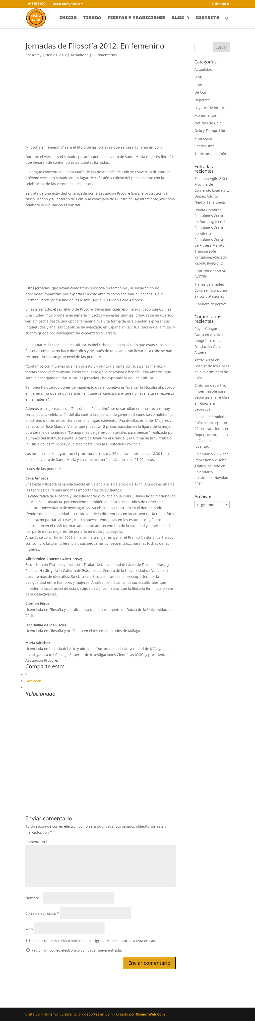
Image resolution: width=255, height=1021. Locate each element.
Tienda (92, 18)
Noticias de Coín (208, 123)
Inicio (68, 18)
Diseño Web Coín (150, 1014)
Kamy (36, 55)
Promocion (203, 138)
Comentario (36, 841)
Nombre (33, 898)
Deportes (202, 100)
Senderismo (204, 146)
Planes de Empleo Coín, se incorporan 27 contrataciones (210, 290)
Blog (178, 18)
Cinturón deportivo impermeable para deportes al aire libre (212, 391)
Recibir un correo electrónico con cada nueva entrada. (76, 950)
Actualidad (80, 55)
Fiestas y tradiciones (137, 18)
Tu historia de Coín (210, 153)
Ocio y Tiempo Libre (211, 130)
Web (29, 928)
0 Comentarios (105, 55)
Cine (198, 84)
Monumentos (205, 115)
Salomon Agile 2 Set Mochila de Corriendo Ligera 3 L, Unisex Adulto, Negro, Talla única (211, 190)
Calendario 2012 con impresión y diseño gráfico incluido (211, 460)
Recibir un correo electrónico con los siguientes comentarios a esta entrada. (94, 940)
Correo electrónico (42, 913)
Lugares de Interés (210, 107)
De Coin (200, 92)
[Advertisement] (100, 107)
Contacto (207, 18)
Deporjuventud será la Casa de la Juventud (211, 440)
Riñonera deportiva (210, 304)
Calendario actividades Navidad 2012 (211, 478)
